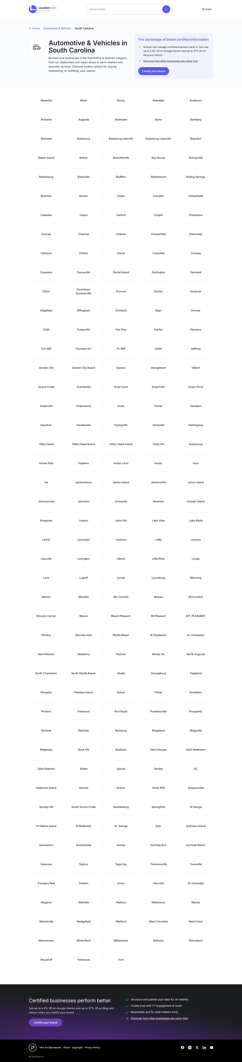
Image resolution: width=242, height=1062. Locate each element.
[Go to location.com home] (43, 9)
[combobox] (129, 9)
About (66, 1047)
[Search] (166, 9)
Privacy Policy (92, 1047)
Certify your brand (153, 71)
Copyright (77, 1047)
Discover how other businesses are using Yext (170, 61)
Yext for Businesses (50, 1047)
